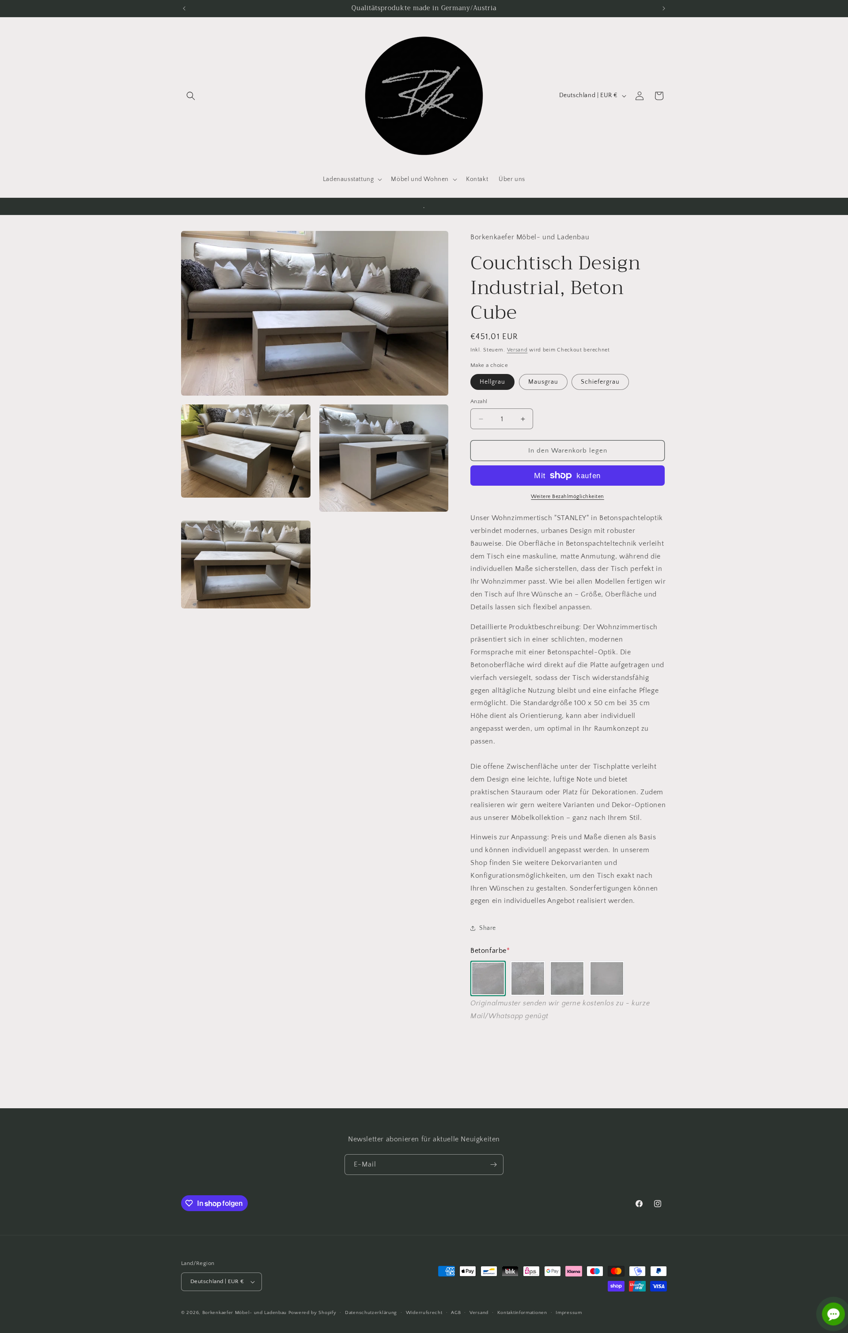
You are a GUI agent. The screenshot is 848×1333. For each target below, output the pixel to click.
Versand (517, 350)
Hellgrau (492, 381)
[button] (191, 96)
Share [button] (487, 928)
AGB (456, 1312)
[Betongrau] (488, 978)
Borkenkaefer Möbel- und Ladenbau (244, 1312)
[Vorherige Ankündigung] (184, 8)
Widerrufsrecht (424, 1312)
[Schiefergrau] (567, 978)
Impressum (569, 1312)
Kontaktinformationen (522, 1312)
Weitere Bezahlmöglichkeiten (567, 496)
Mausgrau (543, 381)
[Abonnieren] (493, 1164)
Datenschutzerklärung (371, 1312)
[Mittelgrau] (527, 978)
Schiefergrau (600, 381)
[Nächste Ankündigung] (664, 8)
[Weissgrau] (607, 978)
